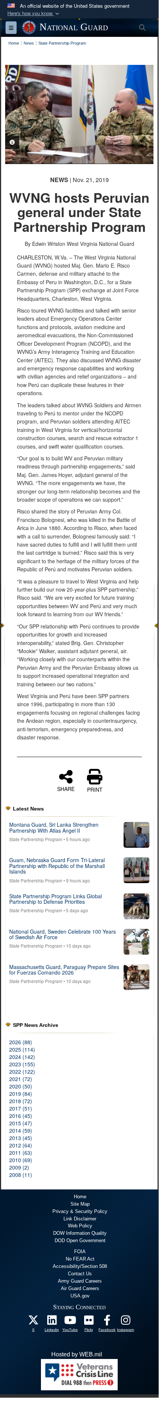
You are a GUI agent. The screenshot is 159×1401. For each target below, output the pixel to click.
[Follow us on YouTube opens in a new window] (70, 1322)
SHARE (66, 788)
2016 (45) (20, 1115)
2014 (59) (20, 1130)
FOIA (80, 1251)
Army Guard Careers (80, 1281)
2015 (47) (20, 1123)
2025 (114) (22, 1049)
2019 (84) (20, 1093)
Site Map (80, 1204)
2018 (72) (20, 1101)
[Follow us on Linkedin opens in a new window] (51, 1322)
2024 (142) (22, 1056)
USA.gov (80, 1296)
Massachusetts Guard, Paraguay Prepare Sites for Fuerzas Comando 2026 (64, 969)
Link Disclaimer (79, 1218)
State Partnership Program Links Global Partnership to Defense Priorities (55, 898)
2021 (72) (20, 1079)
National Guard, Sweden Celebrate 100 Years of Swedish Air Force (62, 934)
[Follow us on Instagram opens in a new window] (125, 1322)
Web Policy (80, 1226)
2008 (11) (20, 1174)
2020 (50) (20, 1086)
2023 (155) (22, 1064)
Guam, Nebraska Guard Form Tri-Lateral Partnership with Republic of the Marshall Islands (57, 865)
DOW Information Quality (80, 1233)
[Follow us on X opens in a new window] (33, 1322)
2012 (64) (20, 1145)
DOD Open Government (80, 1240)
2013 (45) (20, 1138)
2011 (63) (20, 1152)
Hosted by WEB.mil (76, 1354)
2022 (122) (22, 1071)
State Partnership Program (35, 839)
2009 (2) (19, 1167)
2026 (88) (20, 1042)
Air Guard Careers (80, 1288)
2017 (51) (20, 1108)
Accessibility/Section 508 (80, 1266)
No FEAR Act (80, 1259)
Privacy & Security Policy (79, 1211)
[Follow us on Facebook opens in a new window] (107, 1322)
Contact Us (80, 1273)
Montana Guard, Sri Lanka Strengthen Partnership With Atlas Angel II (53, 827)
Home (80, 1196)
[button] (34, 13)
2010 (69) (20, 1160)
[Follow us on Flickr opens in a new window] (88, 1322)
